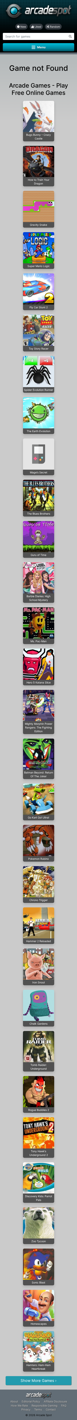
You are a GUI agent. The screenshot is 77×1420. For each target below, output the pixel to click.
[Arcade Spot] (38, 11)
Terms (38, 1409)
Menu (41, 47)
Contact (51, 1409)
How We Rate (19, 1405)
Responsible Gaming (44, 1405)
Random (54, 26)
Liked (37, 26)
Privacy (25, 1409)
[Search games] (70, 36)
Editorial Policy (31, 1401)
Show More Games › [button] (38, 1380)
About (14, 1401)
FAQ (63, 1405)
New (23, 26)
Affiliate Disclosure (55, 1401)
